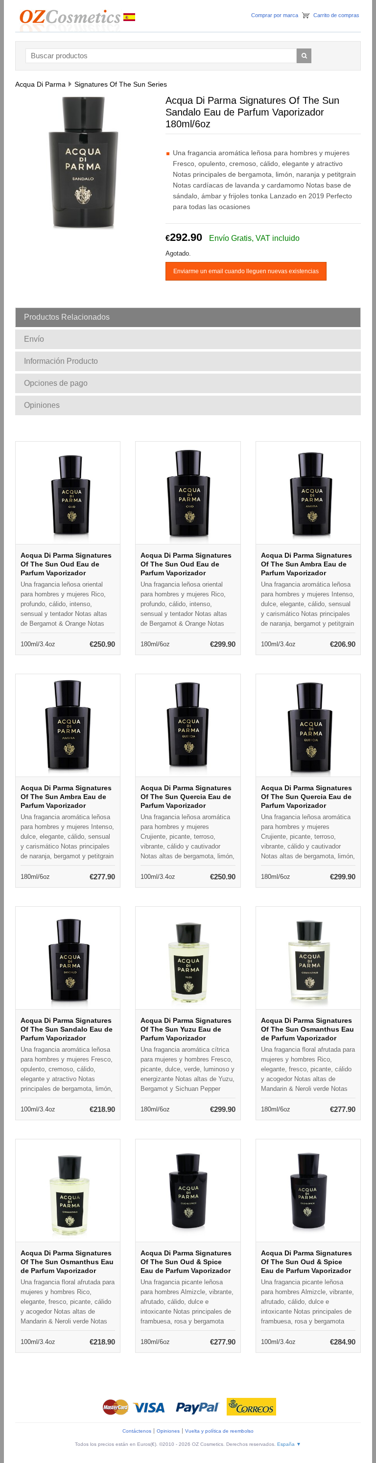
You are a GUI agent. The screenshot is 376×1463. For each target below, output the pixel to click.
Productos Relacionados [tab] (67, 317)
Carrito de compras (336, 15)
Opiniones (168, 1431)
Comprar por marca (274, 15)
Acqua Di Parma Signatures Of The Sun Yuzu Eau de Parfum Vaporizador (186, 1029)
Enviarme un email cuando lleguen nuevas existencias (246, 271)
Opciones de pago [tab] (56, 383)
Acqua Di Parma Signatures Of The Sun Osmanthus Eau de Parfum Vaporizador (307, 1029)
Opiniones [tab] (42, 405)
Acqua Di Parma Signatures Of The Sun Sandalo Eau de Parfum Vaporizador (67, 1029)
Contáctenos (136, 1431)
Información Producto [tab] (61, 361)
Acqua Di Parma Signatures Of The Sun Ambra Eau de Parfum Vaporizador (306, 564)
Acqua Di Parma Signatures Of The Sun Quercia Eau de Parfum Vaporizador (186, 796)
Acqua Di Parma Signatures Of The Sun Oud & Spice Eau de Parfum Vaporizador (186, 1261)
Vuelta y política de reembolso (219, 1431)
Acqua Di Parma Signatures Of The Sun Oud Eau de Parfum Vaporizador (66, 564)
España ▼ (289, 1444)
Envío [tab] (34, 339)
